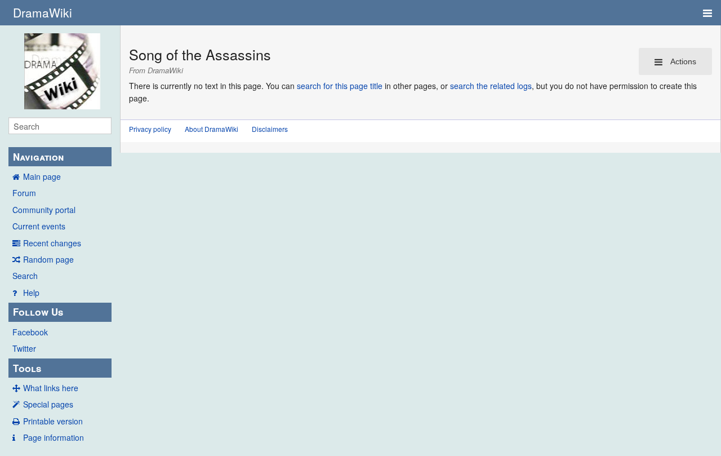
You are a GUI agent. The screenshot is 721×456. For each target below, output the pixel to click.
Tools (27, 368)
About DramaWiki (211, 129)
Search (25, 275)
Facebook (30, 332)
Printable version (53, 421)
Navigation (38, 156)
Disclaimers (270, 129)
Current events (38, 226)
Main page (42, 176)
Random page (48, 259)
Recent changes (52, 243)
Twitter (24, 348)
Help (31, 292)
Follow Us (38, 311)
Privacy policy (150, 129)
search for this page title (339, 85)
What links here (50, 387)
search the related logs (491, 85)
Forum (24, 192)
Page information (53, 437)
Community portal (43, 209)
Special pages (48, 404)
